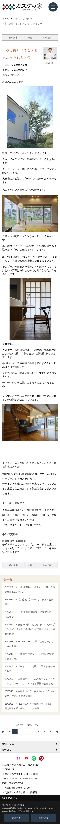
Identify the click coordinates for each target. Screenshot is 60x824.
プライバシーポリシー (32, 808)
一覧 (30, 37)
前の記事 (13, 37)
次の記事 (46, 37)
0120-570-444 (16, 778)
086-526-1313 (31, 778)
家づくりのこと (11, 74)
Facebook (20, 541)
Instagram (8, 541)
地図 (35, 774)
